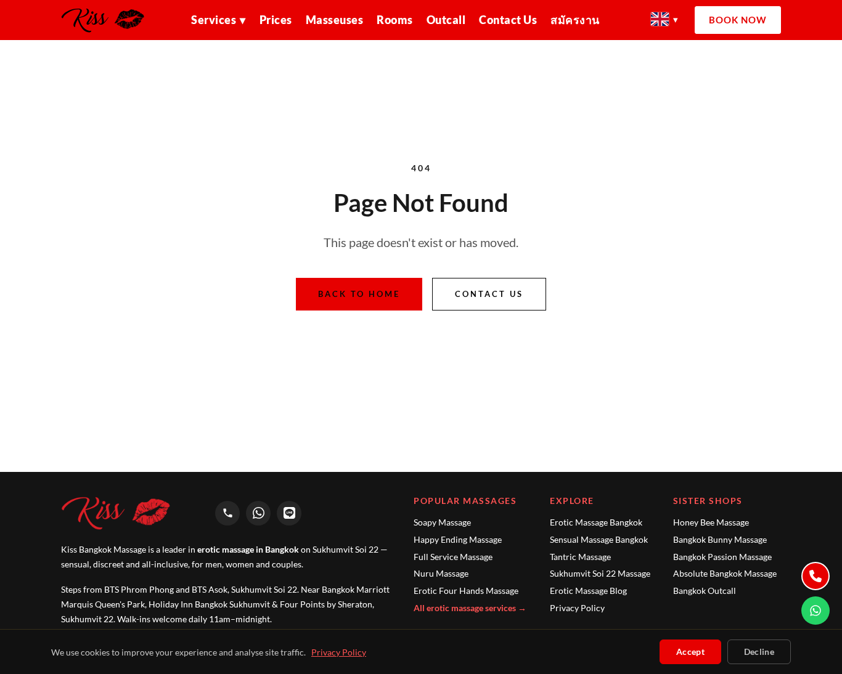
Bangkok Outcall (704, 590)
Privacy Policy (577, 608)
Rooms (395, 19)
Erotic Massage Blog (588, 590)
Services (218, 19)
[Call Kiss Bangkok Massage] (227, 513)
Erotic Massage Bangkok (596, 522)
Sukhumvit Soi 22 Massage (600, 573)
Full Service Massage (453, 556)
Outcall (446, 19)
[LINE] (289, 513)
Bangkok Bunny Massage (720, 539)
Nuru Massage (441, 573)
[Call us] (815, 576)
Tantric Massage (580, 556)
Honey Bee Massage (711, 522)
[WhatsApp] (258, 513)
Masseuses (335, 19)
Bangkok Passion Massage (722, 556)
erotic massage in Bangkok (248, 549)
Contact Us (508, 19)
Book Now (738, 19)
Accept (690, 651)
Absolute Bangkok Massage (725, 573)
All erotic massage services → (470, 608)
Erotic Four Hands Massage (466, 590)
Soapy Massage (442, 522)
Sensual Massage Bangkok (599, 539)
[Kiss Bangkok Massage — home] (107, 20)
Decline (759, 651)
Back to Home (359, 294)
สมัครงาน (575, 19)
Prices (276, 19)
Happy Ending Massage (458, 539)
